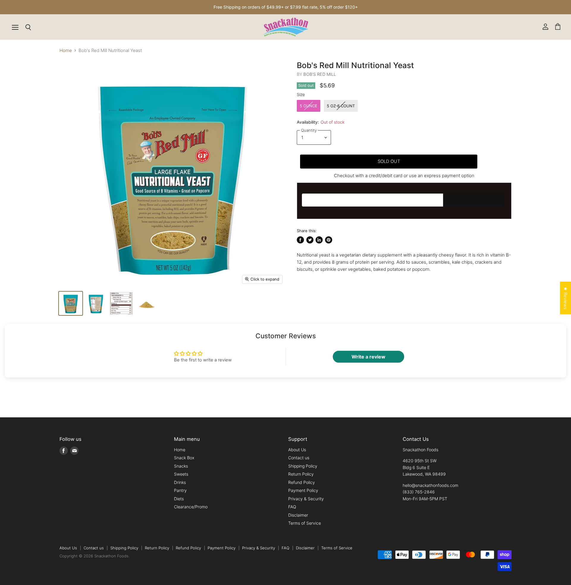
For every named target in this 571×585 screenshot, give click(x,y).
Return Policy (301, 474)
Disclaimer (298, 515)
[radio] (308, 106)
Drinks (180, 482)
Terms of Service (304, 523)
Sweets (181, 474)
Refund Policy (301, 482)
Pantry (180, 490)
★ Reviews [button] (565, 298)
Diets (179, 498)
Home (65, 50)
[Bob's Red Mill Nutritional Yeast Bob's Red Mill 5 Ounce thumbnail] (70, 303)
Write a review (368, 357)
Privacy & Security (306, 498)
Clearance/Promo (191, 506)
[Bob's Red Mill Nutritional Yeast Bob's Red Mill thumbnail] (96, 303)
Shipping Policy (302, 465)
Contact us (298, 457)
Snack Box (184, 457)
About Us (297, 449)
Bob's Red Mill (319, 74)
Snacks (181, 465)
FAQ (292, 506)
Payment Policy (303, 490)
